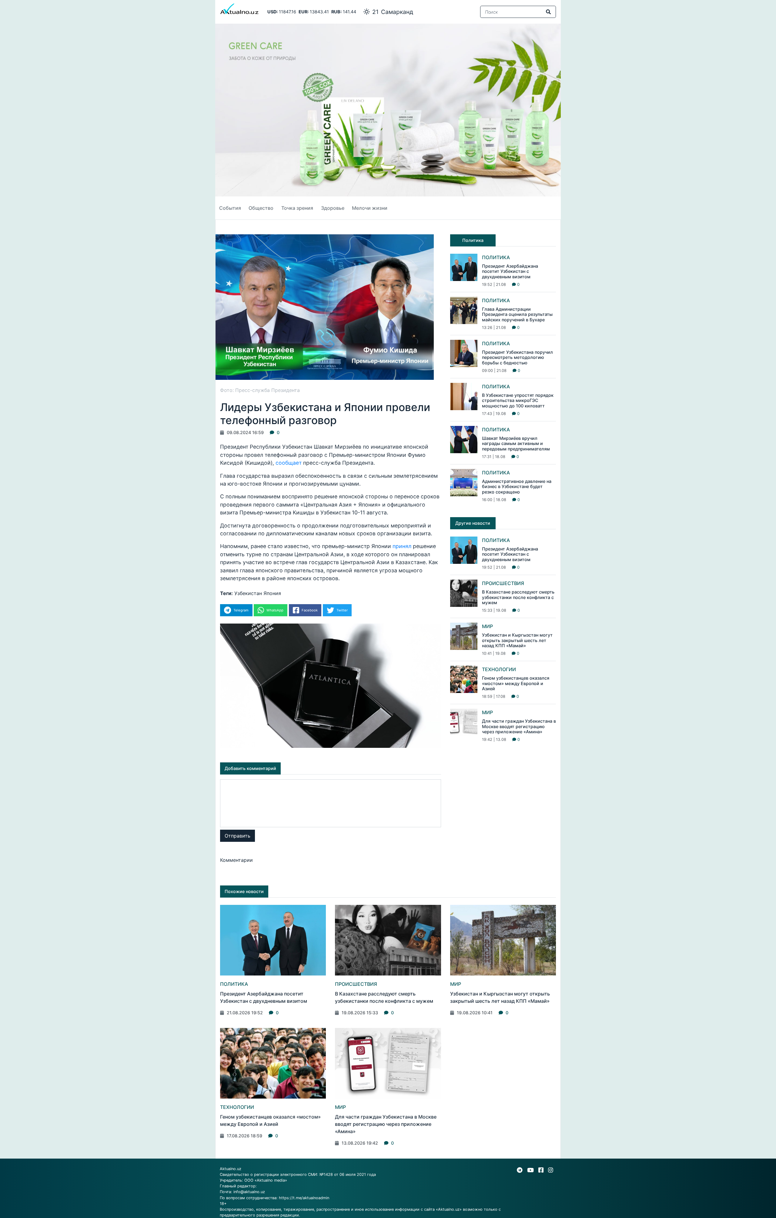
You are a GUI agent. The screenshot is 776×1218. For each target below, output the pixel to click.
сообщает (289, 463)
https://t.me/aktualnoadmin (304, 1198)
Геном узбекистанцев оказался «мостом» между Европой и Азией (515, 683)
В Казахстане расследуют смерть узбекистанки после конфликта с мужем (518, 597)
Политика (496, 257)
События (230, 208)
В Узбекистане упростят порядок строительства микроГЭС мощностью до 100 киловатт (518, 400)
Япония (272, 593)
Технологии (499, 669)
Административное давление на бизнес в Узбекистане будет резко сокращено (516, 486)
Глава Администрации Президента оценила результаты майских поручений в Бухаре (517, 314)
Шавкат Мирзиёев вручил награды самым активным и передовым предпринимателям (516, 443)
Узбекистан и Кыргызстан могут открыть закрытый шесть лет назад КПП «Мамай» (517, 640)
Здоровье (332, 208)
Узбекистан (248, 593)
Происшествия (503, 583)
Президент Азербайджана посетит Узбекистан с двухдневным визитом (510, 271)
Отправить (237, 836)
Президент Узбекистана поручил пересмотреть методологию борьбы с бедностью (517, 357)
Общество (261, 208)
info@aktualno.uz (249, 1192)
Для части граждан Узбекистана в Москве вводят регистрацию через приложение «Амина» (519, 726)
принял (403, 546)
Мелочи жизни (369, 208)
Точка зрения (297, 208)
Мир (487, 626)
